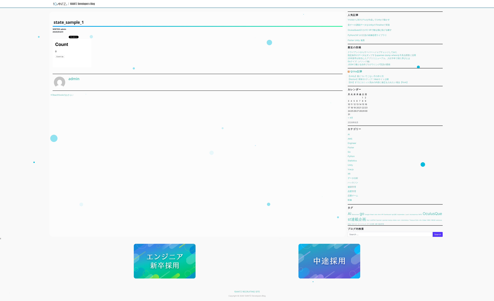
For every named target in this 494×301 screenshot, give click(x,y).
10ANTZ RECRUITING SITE (247, 291)
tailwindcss (405, 220)
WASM (433, 220)
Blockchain (355, 214)
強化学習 (381, 224)
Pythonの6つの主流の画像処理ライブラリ (367, 35)
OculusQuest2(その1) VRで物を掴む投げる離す (370, 30)
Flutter (351, 147)
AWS (350, 138)
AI (349, 134)
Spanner (379, 220)
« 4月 (350, 117)
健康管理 (352, 187)
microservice (413, 214)
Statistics (352, 160)
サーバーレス (362, 224)
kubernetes (401, 214)
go (362, 213)
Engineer (352, 143)
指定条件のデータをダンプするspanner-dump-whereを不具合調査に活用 (382, 55)
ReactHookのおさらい (62, 95)
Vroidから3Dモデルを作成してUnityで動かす (369, 19)
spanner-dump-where (389, 220)
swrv (398, 220)
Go (349, 152)
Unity (350, 165)
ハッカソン (353, 182)
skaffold (373, 220)
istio (375, 214)
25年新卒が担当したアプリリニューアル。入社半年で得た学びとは (379, 58)
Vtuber (424, 220)
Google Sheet (369, 214)
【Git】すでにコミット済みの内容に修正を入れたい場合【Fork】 (378, 82)
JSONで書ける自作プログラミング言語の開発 (369, 64)
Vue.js (351, 169)
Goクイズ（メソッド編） (359, 61)
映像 (350, 200)
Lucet (407, 214)
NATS (420, 214)
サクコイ (354, 224)
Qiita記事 (356, 71)
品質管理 (352, 191)
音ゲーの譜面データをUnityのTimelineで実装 (369, 25)
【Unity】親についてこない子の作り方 (366, 76)
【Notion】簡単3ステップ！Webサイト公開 (368, 79)
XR (349, 173)
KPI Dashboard (386, 214)
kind (379, 214)
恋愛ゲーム (353, 195)
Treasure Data (413, 220)
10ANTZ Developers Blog (82, 4)
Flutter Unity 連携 (356, 40)
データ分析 (353, 178)
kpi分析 (394, 214)
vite (420, 220)
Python (351, 156)
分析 (376, 224)
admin (74, 78)
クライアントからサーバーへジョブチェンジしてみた (372, 52)
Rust (368, 220)
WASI (429, 220)
